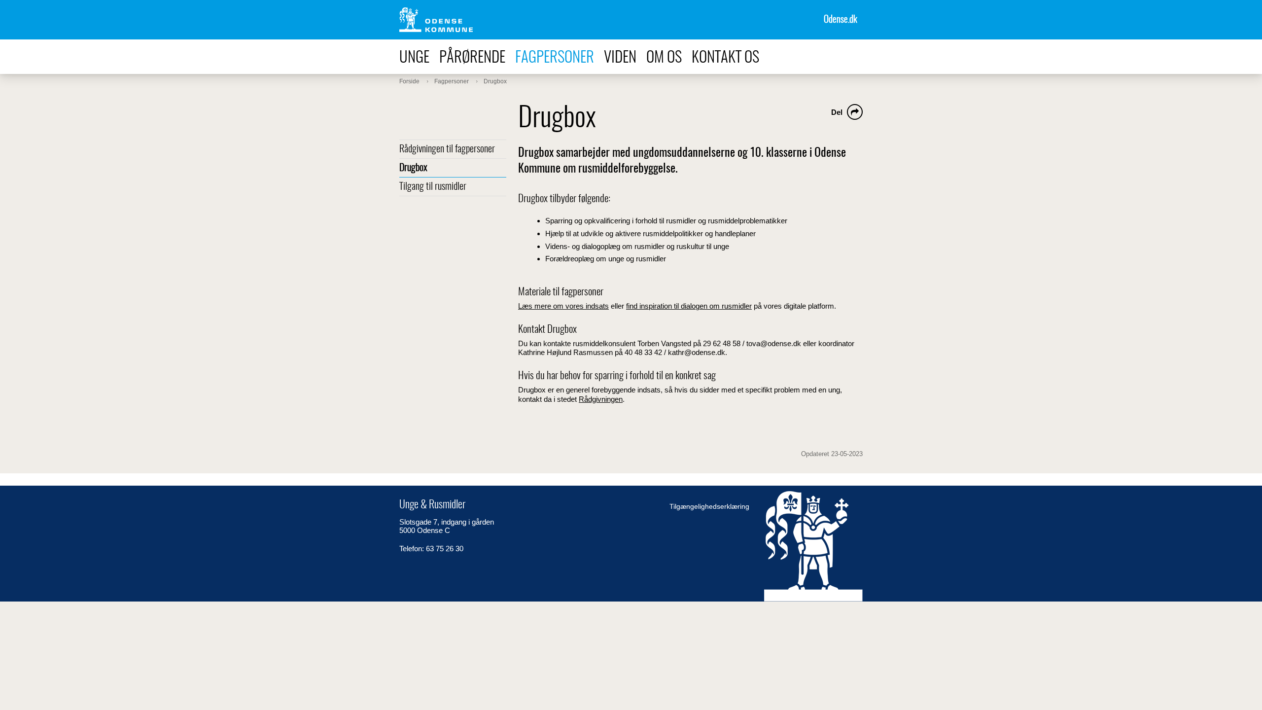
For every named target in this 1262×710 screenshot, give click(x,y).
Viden (620, 58)
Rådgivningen (601, 399)
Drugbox (413, 168)
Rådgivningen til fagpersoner (447, 149)
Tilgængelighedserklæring (709, 506)
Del (836, 112)
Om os (664, 58)
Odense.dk (840, 20)
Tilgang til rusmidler (432, 187)
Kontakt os (725, 58)
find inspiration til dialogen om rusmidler (689, 306)
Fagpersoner (554, 58)
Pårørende (472, 58)
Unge (414, 58)
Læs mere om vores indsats (563, 306)
